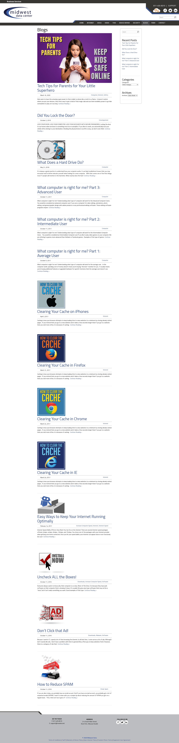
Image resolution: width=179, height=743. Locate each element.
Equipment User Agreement (121, 740)
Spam (106, 689)
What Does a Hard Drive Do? (60, 162)
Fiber (153, 23)
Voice (99, 23)
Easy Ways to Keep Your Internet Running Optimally (71, 518)
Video (107, 23)
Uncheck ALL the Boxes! (56, 577)
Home (82, 23)
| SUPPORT (170, 5)
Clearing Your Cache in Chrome (62, 419)
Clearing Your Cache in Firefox (61, 365)
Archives (124, 95)
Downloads (81, 581)
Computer (94, 95)
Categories (125, 82)
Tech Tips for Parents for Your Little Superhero (66, 88)
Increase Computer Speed (84, 526)
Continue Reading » (64, 103)
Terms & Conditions (55, 740)
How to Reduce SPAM (55, 684)
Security (136, 23)
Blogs (145, 23)
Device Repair (124, 23)
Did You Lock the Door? (56, 115)
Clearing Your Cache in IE (57, 472)
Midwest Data (92, 738)
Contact (162, 23)
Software (105, 581)
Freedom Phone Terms (105, 740)
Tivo (114, 23)
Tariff (64, 740)
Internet (90, 23)
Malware (98, 635)
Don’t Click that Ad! (52, 631)
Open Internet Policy (90, 740)
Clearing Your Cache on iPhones (63, 311)
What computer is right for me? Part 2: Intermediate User (68, 221)
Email (102, 689)
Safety (106, 95)
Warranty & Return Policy (75, 740)
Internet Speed (103, 526)
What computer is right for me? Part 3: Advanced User (68, 189)
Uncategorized (103, 120)
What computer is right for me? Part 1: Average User (68, 253)
